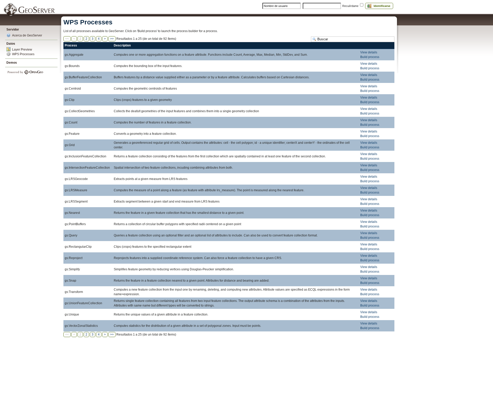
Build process (369, 57)
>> (112, 39)
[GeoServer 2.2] (29, 9)
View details (368, 52)
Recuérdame (350, 5)
